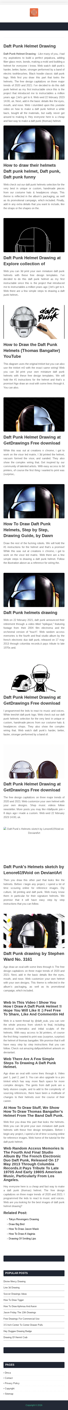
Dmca (8, 1372)
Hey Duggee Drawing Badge (17, 1331)
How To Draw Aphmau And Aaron (20, 1306)
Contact (9, 1378)
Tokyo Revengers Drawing (24, 1219)
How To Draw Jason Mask (24, 1228)
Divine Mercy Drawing (14, 1281)
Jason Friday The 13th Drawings (19, 1312)
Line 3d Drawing (11, 1287)
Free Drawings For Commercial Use (21, 1318)
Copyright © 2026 (34, 1405)
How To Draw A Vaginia (22, 1233)
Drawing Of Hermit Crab (15, 1337)
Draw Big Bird (16, 1224)
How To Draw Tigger (13, 1300)
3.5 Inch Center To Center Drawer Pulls (23, 1325)
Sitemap (9, 1393)
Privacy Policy (12, 1383)
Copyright (9, 1388)
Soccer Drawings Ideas (15, 1294)
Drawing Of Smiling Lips (22, 1238)
